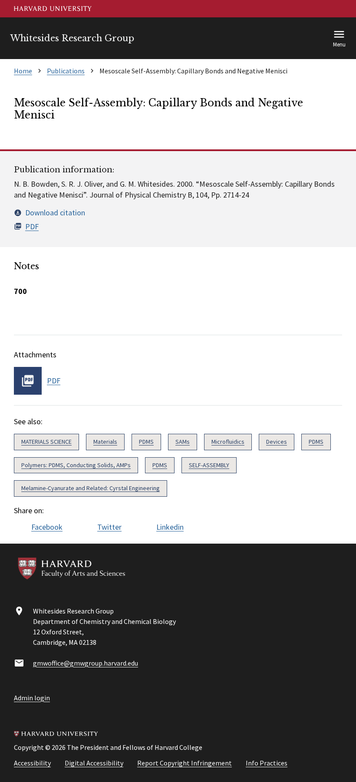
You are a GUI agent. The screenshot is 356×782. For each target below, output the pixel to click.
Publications (66, 70)
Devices (276, 441)
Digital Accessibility (94, 763)
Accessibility (32, 763)
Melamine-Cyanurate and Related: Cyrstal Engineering (90, 488)
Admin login (32, 697)
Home (23, 70)
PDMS (146, 441)
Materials (105, 441)
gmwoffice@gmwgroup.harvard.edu (85, 663)
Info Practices (266, 763)
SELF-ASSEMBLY (209, 465)
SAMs (182, 441)
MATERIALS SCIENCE (46, 441)
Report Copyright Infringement (184, 763)
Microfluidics (227, 441)
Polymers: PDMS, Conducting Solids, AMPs (76, 465)
